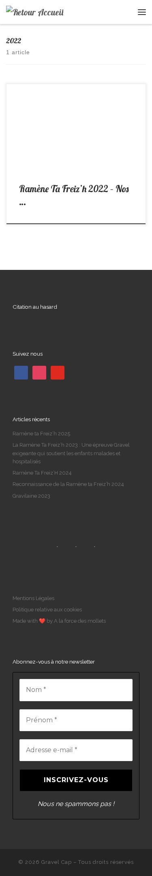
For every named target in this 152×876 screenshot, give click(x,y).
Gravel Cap (56, 862)
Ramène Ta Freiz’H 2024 (42, 473)
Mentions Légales (33, 598)
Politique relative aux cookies (47, 610)
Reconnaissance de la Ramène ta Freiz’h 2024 (68, 484)
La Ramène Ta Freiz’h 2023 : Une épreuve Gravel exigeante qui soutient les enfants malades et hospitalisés (71, 453)
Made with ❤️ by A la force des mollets (59, 621)
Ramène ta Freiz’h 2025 (41, 434)
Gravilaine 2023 (31, 496)
